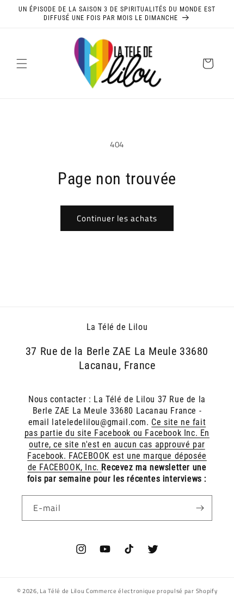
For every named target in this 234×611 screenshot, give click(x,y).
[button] (22, 64)
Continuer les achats (117, 218)
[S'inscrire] (200, 508)
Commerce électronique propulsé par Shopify (151, 591)
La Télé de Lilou (62, 591)
